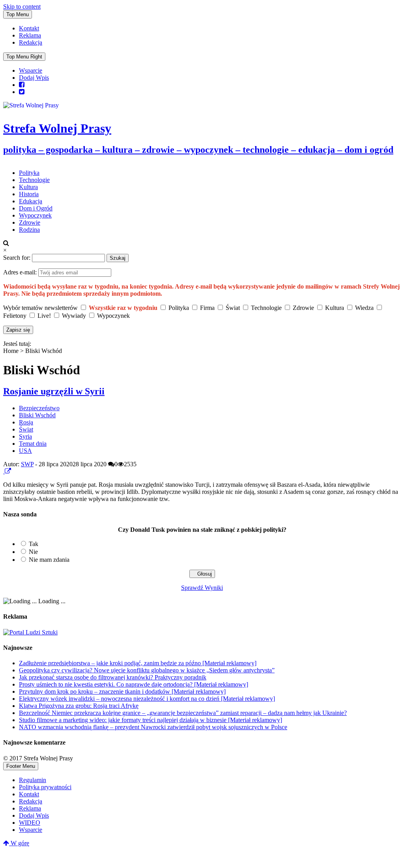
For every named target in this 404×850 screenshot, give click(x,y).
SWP (27, 464)
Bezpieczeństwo (39, 408)
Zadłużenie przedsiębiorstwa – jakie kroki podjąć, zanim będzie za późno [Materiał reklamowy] (137, 663)
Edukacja (30, 201)
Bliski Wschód (37, 415)
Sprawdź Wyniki (202, 587)
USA (25, 450)
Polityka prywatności (45, 787)
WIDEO (29, 822)
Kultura (28, 187)
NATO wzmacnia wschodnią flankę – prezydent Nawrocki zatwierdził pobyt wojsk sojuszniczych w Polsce (153, 727)
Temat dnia (33, 443)
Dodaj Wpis (34, 77)
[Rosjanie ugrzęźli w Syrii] (4, 471)
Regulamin (32, 780)
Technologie (34, 179)
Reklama (30, 35)
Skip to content (22, 6)
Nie (33, 551)
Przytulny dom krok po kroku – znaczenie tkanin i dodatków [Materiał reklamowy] (122, 691)
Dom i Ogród (35, 208)
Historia (29, 194)
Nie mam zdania (49, 559)
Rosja (26, 422)
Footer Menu (20, 766)
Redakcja (30, 42)
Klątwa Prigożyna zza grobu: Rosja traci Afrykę (78, 705)
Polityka (29, 172)
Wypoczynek (35, 215)
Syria (25, 436)
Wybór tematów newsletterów (40, 307)
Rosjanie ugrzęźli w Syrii (54, 391)
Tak (33, 543)
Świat (26, 429)
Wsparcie (30, 70)
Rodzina (29, 229)
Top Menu (17, 14)
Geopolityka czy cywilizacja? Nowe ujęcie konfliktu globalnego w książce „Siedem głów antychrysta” (147, 670)
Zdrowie (29, 222)
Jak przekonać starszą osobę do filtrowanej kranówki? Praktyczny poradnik (112, 677)
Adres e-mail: (20, 272)
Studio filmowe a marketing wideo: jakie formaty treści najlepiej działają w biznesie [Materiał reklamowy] (150, 720)
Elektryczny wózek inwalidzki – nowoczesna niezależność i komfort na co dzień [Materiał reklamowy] (147, 698)
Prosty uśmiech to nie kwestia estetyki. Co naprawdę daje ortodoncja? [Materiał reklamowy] (133, 684)
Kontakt (29, 28)
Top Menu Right (24, 57)
